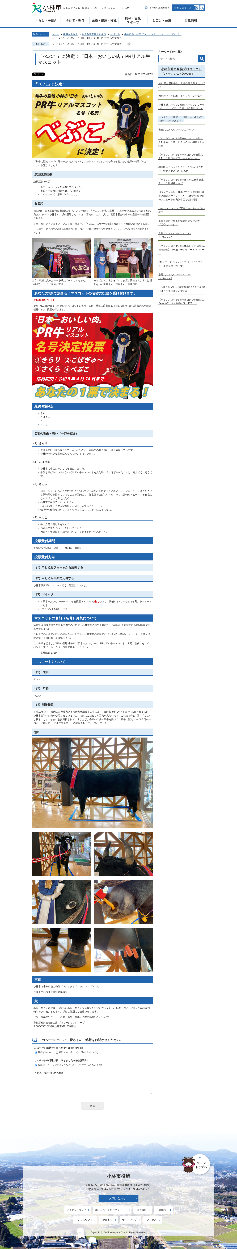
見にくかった (66, 1052)
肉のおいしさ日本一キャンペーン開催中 (180, 96)
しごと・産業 (162, 20)
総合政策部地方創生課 (94, 34)
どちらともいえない (90, 1052)
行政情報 (191, 20)
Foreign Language (159, 7)
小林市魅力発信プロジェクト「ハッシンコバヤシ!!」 (152, 34)
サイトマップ (129, 1219)
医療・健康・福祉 (104, 20)
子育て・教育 (75, 20)
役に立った (44, 1064)
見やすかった (45, 1052)
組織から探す (70, 34)
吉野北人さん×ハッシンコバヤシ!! (176, 129)
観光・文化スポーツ (133, 20)
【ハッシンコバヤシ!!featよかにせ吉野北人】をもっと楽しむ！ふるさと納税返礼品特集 (181, 142)
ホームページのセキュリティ (111, 1209)
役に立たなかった (66, 1064)
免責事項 (107, 1219)
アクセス (151, 1219)
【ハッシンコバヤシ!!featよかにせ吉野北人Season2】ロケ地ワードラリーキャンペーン (181, 249)
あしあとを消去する (129, 44)
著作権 (162, 1209)
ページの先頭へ (196, 1164)
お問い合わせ (117, 1198)
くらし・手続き (46, 20)
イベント (115, 34)
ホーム (55, 34)
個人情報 (141, 1209)
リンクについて (83, 1219)
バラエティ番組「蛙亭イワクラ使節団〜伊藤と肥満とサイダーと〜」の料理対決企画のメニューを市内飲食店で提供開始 (181, 196)
